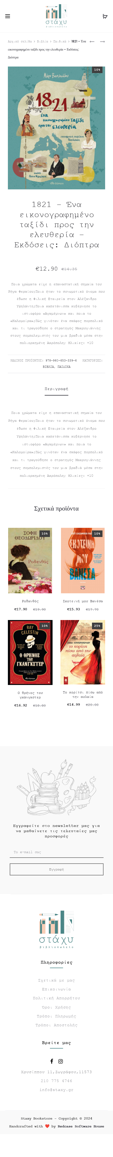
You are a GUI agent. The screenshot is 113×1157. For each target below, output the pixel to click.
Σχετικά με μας (56, 980)
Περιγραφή (56, 389)
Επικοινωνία (56, 989)
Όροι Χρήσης (56, 1007)
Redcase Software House (81, 1126)
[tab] (56, 389)
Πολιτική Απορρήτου (56, 998)
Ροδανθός (30, 601)
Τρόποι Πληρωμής (56, 1016)
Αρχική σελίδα (20, 41)
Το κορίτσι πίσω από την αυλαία (83, 694)
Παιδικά (59, 41)
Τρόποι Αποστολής (56, 1025)
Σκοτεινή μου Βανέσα (83, 601)
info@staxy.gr (56, 1090)
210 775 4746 (56, 1081)
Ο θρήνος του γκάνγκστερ (30, 695)
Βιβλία (42, 41)
